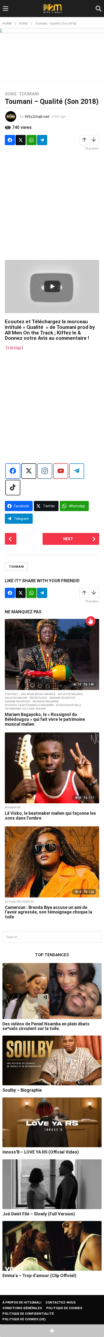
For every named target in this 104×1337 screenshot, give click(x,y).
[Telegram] (77, 471)
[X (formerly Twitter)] (29, 471)
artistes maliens (70, 694)
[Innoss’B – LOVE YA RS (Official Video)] (52, 1122)
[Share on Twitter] (20, 140)
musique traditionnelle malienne (29, 705)
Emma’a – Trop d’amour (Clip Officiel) (39, 1275)
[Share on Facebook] (10, 140)
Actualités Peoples (19, 901)
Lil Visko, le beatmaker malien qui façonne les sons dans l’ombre (50, 816)
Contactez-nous (60, 1302)
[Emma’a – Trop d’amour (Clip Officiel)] (52, 1246)
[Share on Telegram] (42, 140)
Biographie (13, 807)
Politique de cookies (64, 1308)
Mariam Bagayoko (17, 701)
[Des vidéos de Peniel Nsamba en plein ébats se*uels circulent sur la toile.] (52, 991)
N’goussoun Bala (68, 705)
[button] (5, 8)
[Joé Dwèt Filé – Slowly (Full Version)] (52, 1184)
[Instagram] (45, 471)
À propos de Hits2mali (21, 1302)
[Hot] (91, 621)
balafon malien (16, 698)
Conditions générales (22, 1308)
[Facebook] (13, 471)
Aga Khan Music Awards (38, 694)
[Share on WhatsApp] (31, 140)
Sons (10, 93)
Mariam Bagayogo (62, 698)
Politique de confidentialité (28, 1313)
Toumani (29, 93)
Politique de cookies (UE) (24, 1319)
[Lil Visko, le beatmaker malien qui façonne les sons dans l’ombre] (52, 768)
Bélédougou (38, 698)
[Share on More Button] (52, 1330)
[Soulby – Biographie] (52, 1060)
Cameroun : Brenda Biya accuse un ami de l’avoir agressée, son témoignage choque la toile (48, 912)
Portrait (11, 694)
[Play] (52, 286)
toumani (16, 566)
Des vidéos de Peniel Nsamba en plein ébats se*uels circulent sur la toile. (45, 1026)
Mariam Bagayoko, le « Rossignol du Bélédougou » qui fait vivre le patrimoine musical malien (45, 719)
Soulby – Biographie (22, 1090)
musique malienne (46, 701)
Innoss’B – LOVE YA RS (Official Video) (40, 1151)
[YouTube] (61, 471)
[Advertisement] (52, 208)
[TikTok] (13, 487)
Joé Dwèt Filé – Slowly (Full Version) (38, 1213)
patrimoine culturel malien (25, 708)
